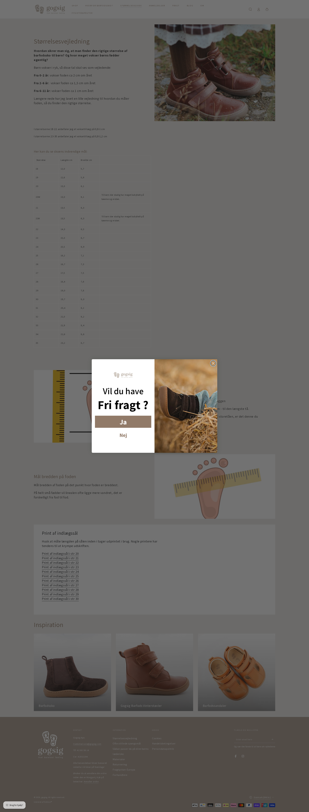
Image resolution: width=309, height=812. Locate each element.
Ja (123, 421)
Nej (123, 435)
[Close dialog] (213, 363)
